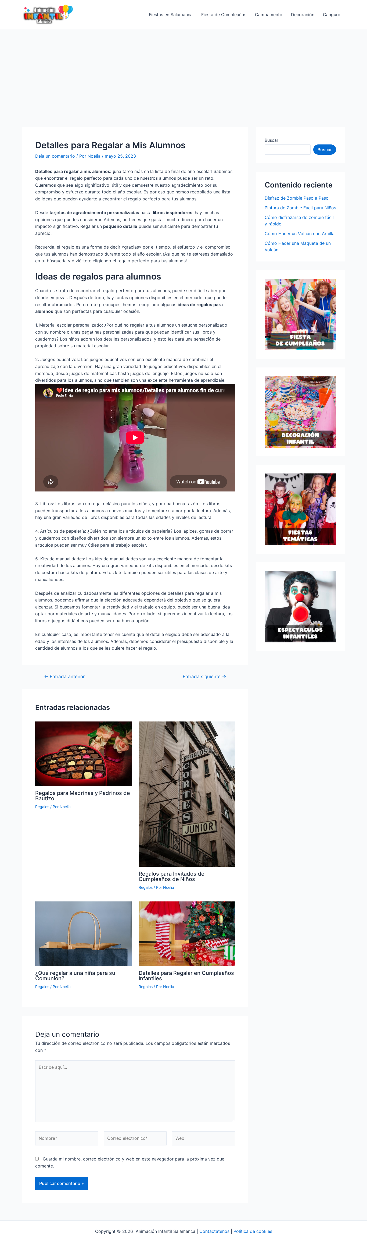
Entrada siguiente (204, 676)
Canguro (331, 14)
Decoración (302, 14)
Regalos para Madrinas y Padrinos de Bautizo (82, 796)
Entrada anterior (64, 676)
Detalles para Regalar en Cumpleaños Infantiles (186, 976)
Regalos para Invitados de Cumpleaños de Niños (171, 876)
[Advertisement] (183, 69)
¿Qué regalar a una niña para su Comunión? (75, 976)
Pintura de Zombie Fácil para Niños (300, 207)
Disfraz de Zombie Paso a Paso (297, 198)
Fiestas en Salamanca (171, 14)
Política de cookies (252, 1231)
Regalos (42, 806)
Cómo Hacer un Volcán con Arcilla (299, 233)
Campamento (268, 14)
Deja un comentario (55, 156)
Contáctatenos (214, 1231)
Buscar (271, 140)
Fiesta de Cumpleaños (223, 14)
